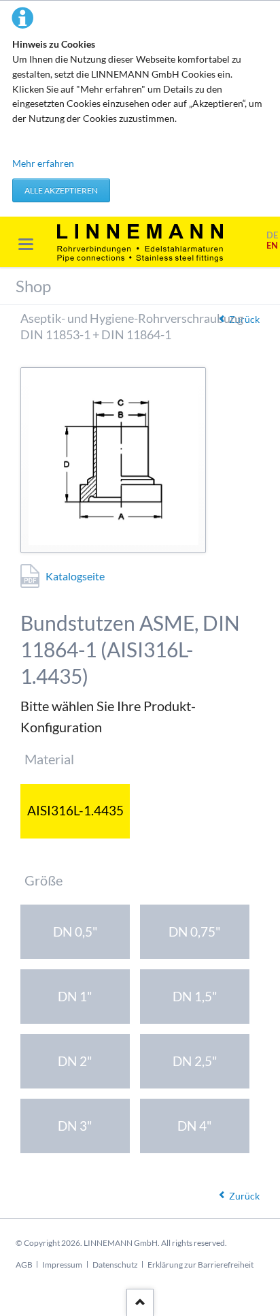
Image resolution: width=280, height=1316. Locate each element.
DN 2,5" (195, 1061)
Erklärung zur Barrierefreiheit (200, 1264)
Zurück (244, 1196)
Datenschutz (115, 1264)
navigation (26, 244)
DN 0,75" (195, 931)
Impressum (62, 1264)
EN (272, 245)
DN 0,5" (75, 931)
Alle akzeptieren (61, 190)
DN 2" (75, 1061)
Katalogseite (75, 575)
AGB (24, 1264)
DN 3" (75, 1125)
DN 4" (194, 1125)
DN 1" (75, 996)
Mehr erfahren (43, 163)
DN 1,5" (195, 996)
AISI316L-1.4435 (75, 810)
